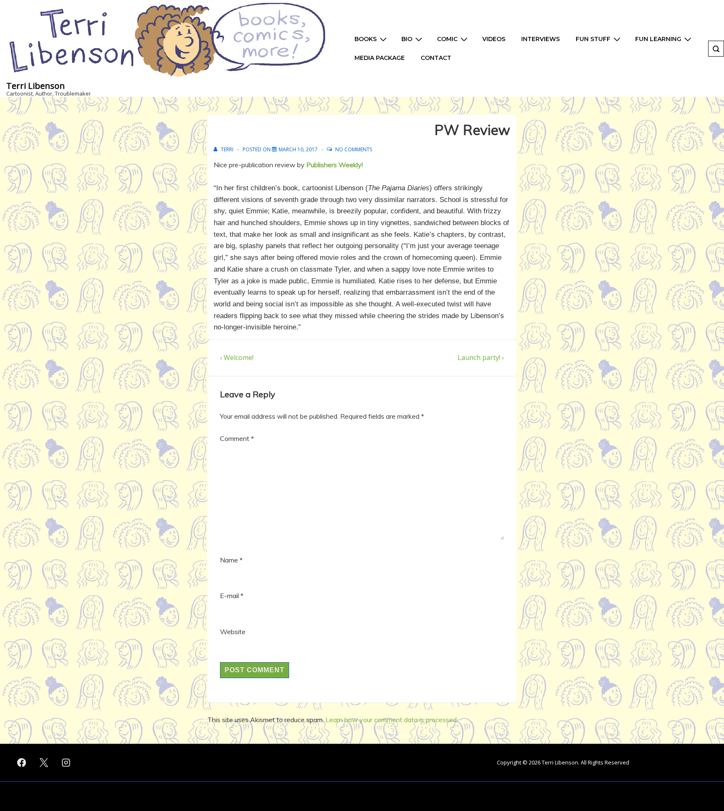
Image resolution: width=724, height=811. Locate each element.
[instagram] (66, 763)
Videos (493, 39)
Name (229, 560)
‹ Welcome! (236, 357)
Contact (436, 58)
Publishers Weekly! (335, 165)
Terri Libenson (35, 85)
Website (233, 631)
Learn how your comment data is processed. (392, 719)
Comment (237, 438)
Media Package (379, 58)
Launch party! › (481, 357)
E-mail (229, 595)
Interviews (540, 39)
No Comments (353, 149)
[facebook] (22, 763)
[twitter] (44, 763)
